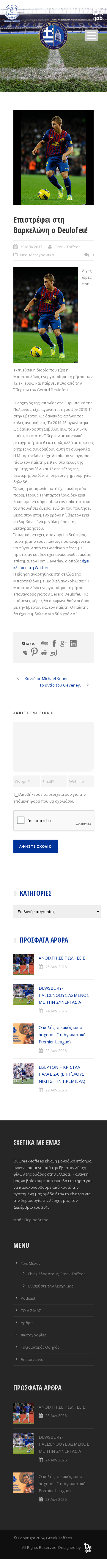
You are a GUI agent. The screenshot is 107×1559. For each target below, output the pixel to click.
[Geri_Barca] (53, 157)
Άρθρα (27, 1322)
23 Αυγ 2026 (56, 1050)
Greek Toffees (67, 246)
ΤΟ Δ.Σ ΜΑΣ (31, 1310)
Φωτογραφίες (33, 1335)
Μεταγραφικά (41, 254)
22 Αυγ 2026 (56, 1090)
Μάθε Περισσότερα (30, 1219)
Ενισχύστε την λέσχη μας (50, 1286)
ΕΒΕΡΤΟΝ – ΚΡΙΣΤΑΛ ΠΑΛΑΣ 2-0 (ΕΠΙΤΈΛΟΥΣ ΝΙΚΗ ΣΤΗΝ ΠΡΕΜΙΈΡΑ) (62, 1074)
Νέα (23, 254)
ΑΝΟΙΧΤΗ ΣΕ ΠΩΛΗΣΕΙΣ (62, 958)
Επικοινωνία (32, 1359)
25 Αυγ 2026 (56, 966)
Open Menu (91, 35)
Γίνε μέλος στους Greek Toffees (57, 1273)
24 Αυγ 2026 (56, 1011)
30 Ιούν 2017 (31, 246)
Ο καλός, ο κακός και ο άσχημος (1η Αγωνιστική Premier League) (62, 1035)
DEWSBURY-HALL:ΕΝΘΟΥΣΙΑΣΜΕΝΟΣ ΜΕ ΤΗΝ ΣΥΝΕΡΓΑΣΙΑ (64, 995)
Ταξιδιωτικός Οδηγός (40, 1347)
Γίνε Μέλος (30, 1263)
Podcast (28, 1298)
